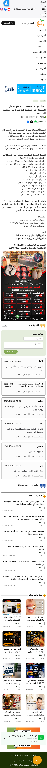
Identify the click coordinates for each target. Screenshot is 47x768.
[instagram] (1, 9)
